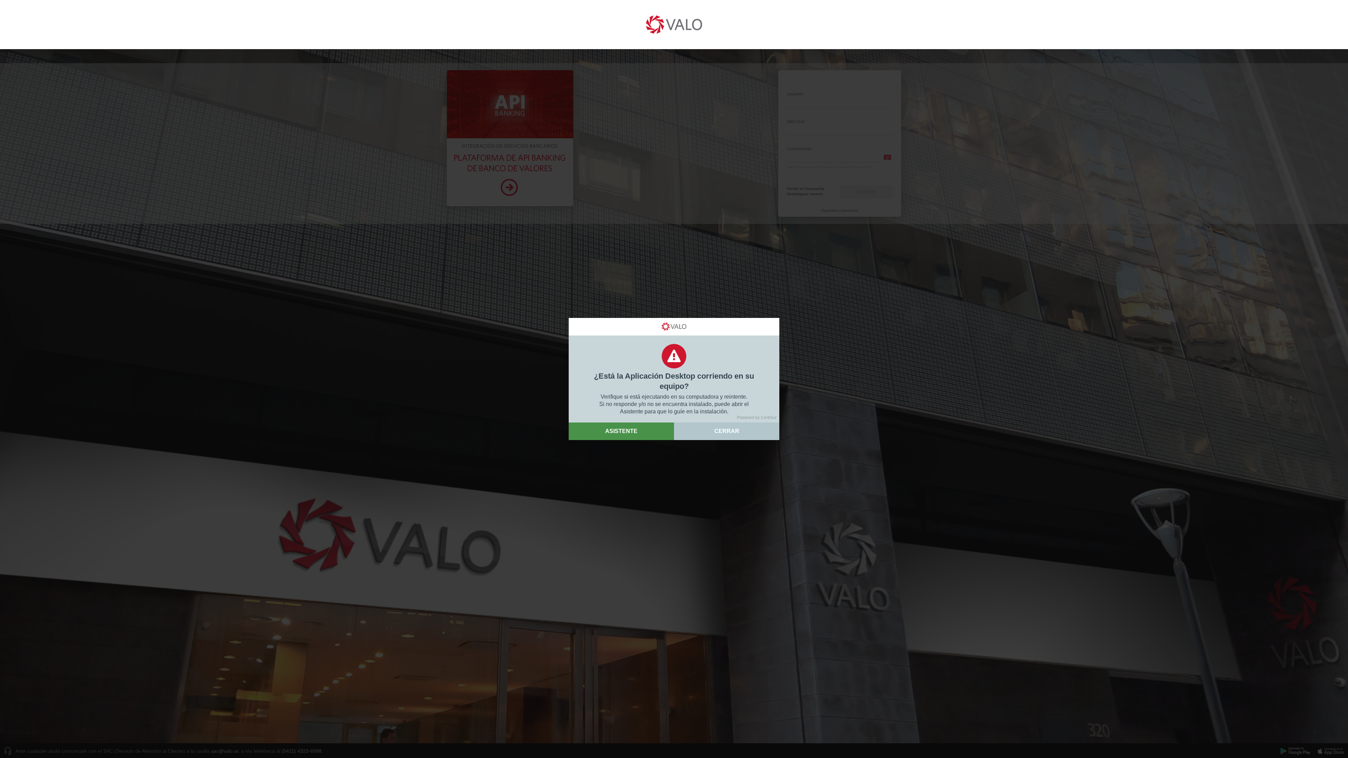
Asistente (621, 431)
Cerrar (726, 431)
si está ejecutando (646, 397)
